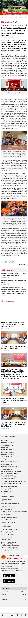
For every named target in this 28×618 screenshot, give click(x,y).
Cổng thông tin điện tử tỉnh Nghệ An (10, 545)
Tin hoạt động (5, 25)
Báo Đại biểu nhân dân (7, 550)
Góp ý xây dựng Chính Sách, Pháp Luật (11, 483)
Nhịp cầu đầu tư (5, 494)
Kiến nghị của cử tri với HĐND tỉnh (9, 473)
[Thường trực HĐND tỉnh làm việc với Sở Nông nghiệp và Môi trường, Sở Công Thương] (14, 413)
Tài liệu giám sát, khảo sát (7, 442)
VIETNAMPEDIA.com (23, 586)
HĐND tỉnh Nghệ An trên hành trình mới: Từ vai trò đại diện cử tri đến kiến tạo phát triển (13, 324)
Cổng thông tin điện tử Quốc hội (9, 547)
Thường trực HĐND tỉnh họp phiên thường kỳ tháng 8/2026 (13, 347)
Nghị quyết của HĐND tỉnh (7, 456)
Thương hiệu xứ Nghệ (6, 509)
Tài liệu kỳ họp (4, 440)
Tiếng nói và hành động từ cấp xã (9, 466)
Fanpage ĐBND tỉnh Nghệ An (8, 544)
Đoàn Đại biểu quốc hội (11, 17)
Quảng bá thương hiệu (6, 537)
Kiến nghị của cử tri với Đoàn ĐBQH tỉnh (11, 471)
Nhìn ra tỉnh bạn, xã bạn (7, 520)
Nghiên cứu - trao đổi (6, 499)
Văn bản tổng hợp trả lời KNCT (9, 477)
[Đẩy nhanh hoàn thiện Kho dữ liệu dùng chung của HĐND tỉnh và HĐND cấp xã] (14, 389)
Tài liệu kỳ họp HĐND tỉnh (7, 452)
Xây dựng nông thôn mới (7, 489)
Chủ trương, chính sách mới (8, 478)
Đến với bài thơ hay (6, 526)
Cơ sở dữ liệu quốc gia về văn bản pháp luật (12, 549)
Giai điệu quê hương (6, 525)
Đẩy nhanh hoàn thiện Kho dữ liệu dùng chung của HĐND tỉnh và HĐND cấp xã (14, 400)
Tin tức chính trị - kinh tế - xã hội (9, 461)
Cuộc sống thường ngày (7, 532)
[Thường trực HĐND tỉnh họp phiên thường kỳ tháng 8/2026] (14, 337)
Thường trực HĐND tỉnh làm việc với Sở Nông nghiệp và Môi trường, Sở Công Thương (13, 424)
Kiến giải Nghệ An (5, 501)
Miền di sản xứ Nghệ (6, 506)
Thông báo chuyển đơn (7, 475)
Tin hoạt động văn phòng (17, 25)
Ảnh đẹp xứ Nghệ (5, 514)
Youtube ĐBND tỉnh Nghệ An (8, 542)
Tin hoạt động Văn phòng (7, 449)
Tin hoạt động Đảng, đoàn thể (8, 451)
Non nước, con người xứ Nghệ (8, 508)
